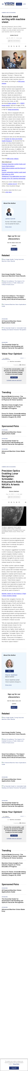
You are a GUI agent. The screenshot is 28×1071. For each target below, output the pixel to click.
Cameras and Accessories (9, 12)
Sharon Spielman (14, 491)
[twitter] (14, 46)
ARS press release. (13, 158)
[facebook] (9, 46)
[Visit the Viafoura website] (22, 364)
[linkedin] (11, 46)
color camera (12, 103)
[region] (14, 362)
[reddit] (16, 46)
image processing (13, 109)
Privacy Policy (16, 1064)
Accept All (14, 1068)
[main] (14, 1065)
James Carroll (14, 35)
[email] (19, 46)
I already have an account (14, 380)
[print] (25, 46)
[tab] (6, 358)
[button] (3, 4)
